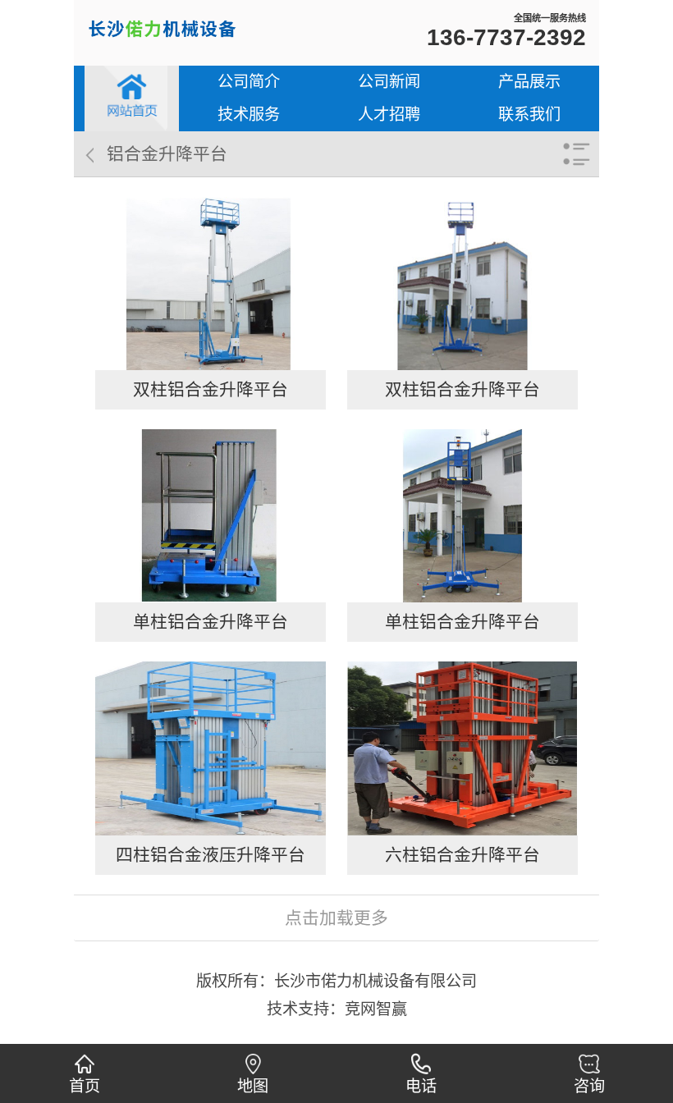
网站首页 (132, 98)
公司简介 (248, 81)
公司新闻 (389, 81)
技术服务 (248, 114)
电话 (421, 1086)
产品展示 (529, 81)
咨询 (589, 1086)
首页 (84, 1086)
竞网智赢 (376, 1009)
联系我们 (529, 114)
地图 (252, 1086)
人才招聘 (389, 114)
